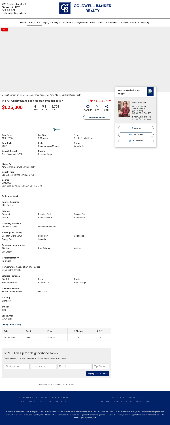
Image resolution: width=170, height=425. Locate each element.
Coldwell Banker (28, 397)
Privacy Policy (135, 397)
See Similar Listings (97, 117)
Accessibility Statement (114, 402)
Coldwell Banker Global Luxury (135, 22)
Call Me (137, 128)
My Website (137, 141)
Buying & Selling (51, 24)
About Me (68, 24)
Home (23, 22)
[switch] (88, 109)
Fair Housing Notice (141, 402)
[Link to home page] (85, 8)
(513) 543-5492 (8, 10)
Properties (34, 23)
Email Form (137, 134)
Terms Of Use (116, 397)
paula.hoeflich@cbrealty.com (14, 13)
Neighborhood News (85, 22)
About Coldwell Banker (108, 22)
